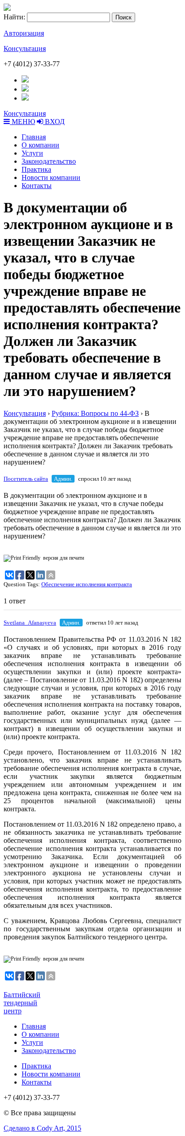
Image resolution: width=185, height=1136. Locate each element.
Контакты (37, 185)
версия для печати (63, 558)
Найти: (14, 17)
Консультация (25, 48)
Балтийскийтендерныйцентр (22, 1003)
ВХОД (54, 121)
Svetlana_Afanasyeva (30, 622)
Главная (34, 137)
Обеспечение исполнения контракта (86, 584)
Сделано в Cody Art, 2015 (42, 1128)
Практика (36, 169)
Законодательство (49, 161)
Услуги (32, 153)
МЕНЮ (22, 121)
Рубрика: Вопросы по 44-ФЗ (95, 413)
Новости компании (51, 177)
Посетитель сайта (26, 478)
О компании (40, 145)
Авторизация (24, 33)
